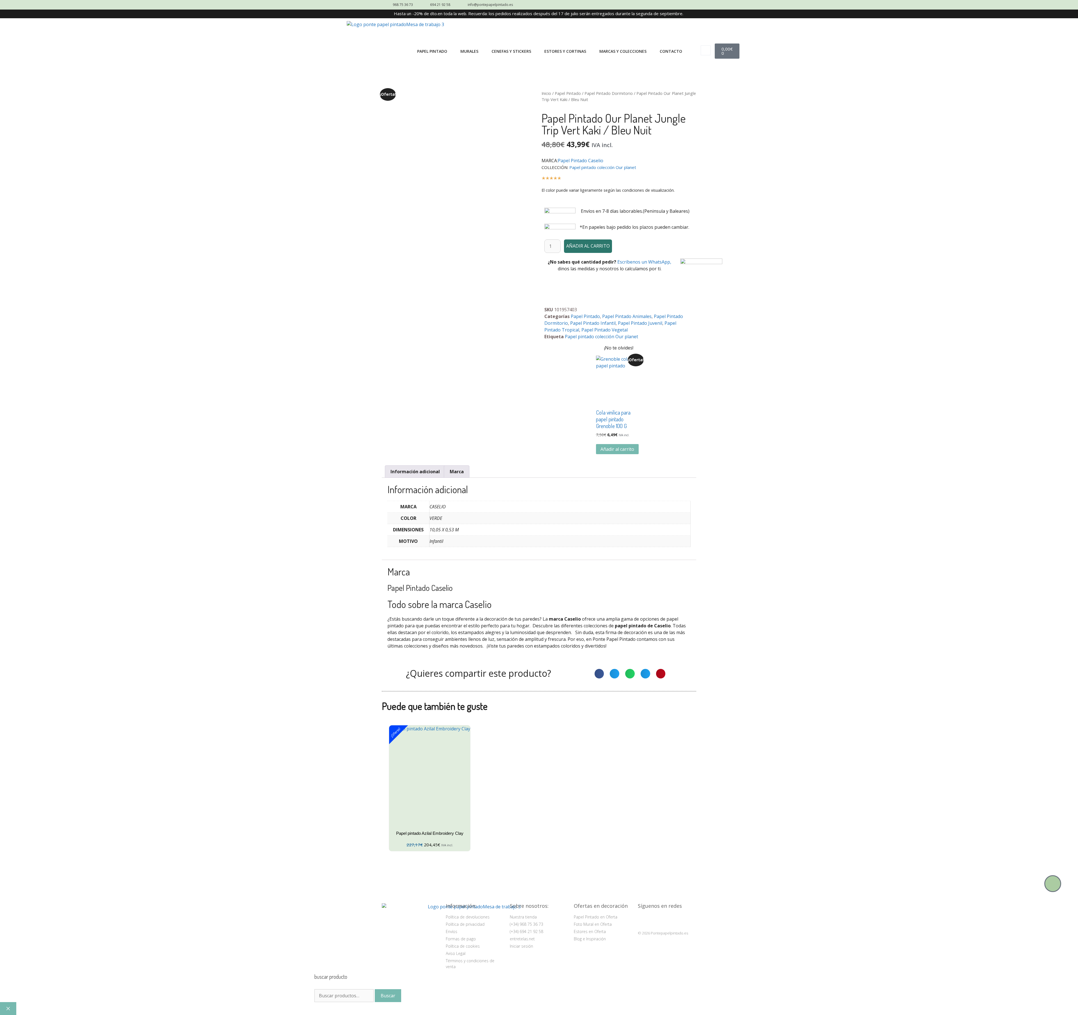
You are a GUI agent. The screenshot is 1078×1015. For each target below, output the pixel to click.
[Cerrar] (8, 1008)
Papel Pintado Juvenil (640, 323)
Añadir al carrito (588, 246)
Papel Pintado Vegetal (604, 330)
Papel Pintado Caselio (580, 160)
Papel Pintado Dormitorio (608, 93)
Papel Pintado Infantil (593, 323)
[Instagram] (643, 919)
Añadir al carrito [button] (617, 449)
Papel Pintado (568, 93)
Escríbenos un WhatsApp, (644, 262)
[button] (706, 50)
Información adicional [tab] (415, 471)
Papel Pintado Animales (627, 316)
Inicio (546, 93)
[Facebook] (657, 919)
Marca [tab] (457, 471)
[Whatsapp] (1052, 883)
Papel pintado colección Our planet (602, 167)
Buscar (388, 996)
